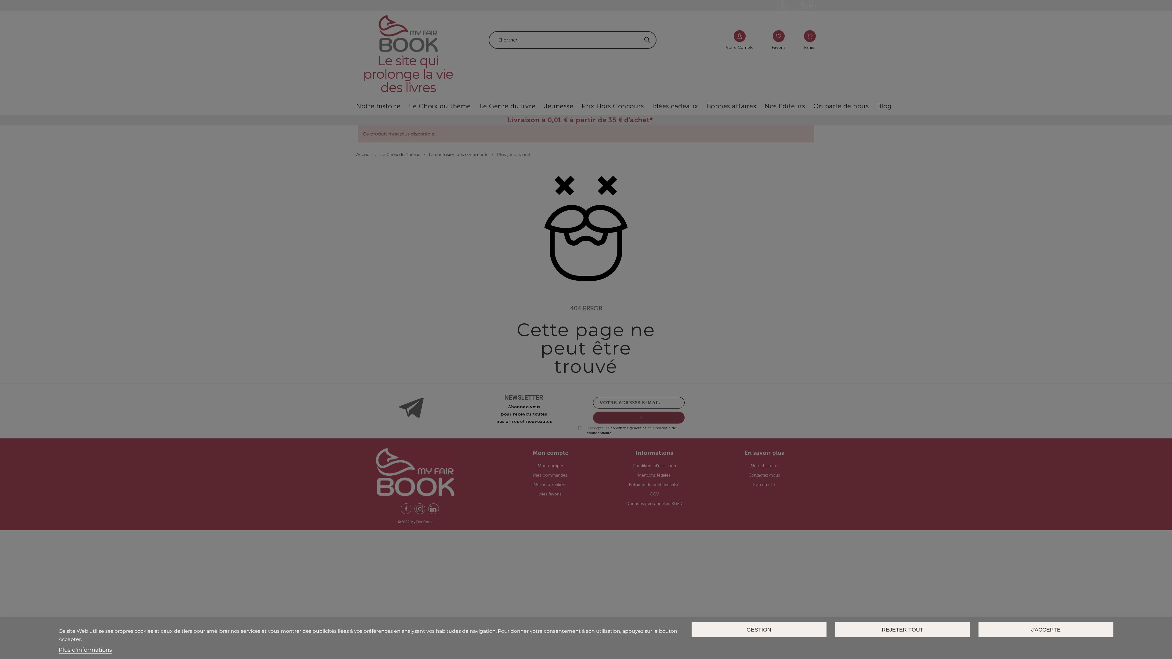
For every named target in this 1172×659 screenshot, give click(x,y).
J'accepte (1046, 629)
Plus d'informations (85, 649)
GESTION (759, 629)
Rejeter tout (902, 629)
